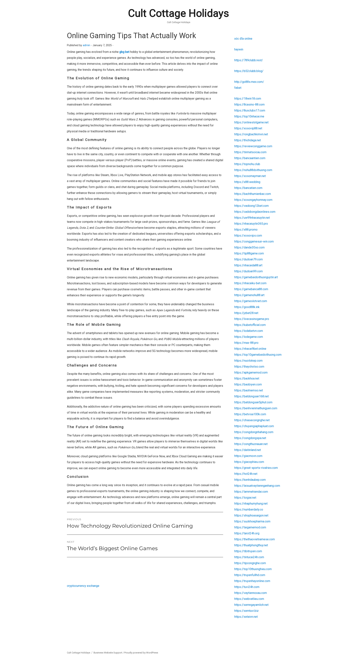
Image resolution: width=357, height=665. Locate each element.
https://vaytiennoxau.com (250, 593)
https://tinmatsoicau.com (250, 152)
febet (237, 88)
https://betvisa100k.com (250, 414)
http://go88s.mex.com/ (249, 82)
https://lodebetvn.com (248, 331)
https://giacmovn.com (248, 456)
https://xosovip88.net (248, 128)
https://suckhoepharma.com (252, 521)
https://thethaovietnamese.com (254, 539)
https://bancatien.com (248, 188)
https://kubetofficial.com (250, 325)
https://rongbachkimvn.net (251, 134)
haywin (238, 49)
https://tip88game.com (249, 253)
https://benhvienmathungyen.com (255, 408)
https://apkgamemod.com (251, 372)
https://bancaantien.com (249, 158)
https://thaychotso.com (249, 366)
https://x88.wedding (247, 182)
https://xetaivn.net (246, 616)
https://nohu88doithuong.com (253, 170)
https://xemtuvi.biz (246, 611)
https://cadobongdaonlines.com (254, 211)
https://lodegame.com (248, 337)
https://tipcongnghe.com (250, 563)
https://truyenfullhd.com (249, 575)
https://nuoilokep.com (248, 360)
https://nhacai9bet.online (250, 348)
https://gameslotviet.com (250, 301)
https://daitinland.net (247, 450)
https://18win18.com (247, 98)
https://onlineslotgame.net (251, 122)
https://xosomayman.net (250, 176)
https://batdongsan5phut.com (253, 402)
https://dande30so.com (249, 247)
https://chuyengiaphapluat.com (254, 426)
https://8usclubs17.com (249, 110)
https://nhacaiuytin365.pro (251, 223)
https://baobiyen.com (248, 384)
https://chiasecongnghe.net (252, 420)
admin (86, 45)
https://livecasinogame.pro (251, 319)
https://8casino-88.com (249, 104)
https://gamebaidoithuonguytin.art (256, 277)
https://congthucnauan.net (251, 444)
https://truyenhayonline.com (252, 581)
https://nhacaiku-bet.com (250, 283)
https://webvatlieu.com (249, 599)
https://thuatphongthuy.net (251, 545)
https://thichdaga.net (247, 140)
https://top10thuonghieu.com (253, 569)
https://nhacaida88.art (248, 265)
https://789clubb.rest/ (248, 60)
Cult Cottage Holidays (178, 13)
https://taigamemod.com (250, 527)
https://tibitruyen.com (248, 551)
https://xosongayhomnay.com (253, 200)
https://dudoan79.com (248, 259)
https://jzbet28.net (246, 313)
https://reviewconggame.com (253, 146)
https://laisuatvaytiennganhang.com (257, 485)
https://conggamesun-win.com (254, 241)
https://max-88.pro (246, 343)
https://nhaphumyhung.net (251, 503)
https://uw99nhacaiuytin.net (252, 217)
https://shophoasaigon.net (251, 515)
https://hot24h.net (245, 474)
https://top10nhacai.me (249, 116)
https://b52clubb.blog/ (248, 71)
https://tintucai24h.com (249, 557)
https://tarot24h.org (246, 533)
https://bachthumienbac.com (252, 194)
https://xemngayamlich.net (251, 605)
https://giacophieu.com (249, 462)
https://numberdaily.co (248, 509)
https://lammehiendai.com (251, 491)
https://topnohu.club (247, 164)
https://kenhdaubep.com (250, 479)
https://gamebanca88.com (251, 289)
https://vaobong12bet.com (251, 206)
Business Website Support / (109, 652)
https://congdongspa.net (250, 438)
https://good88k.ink (247, 307)
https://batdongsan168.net (251, 396)
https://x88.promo (246, 229)
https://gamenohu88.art (249, 295)
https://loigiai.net (245, 497)
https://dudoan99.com (248, 271)
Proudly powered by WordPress (141, 652)
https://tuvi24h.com (246, 587)
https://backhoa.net (246, 378)
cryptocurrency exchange (83, 586)
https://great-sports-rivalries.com (256, 468)
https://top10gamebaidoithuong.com (258, 354)
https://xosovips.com (248, 235)
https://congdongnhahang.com (253, 432)
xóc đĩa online (243, 38)
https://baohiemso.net (248, 390)
